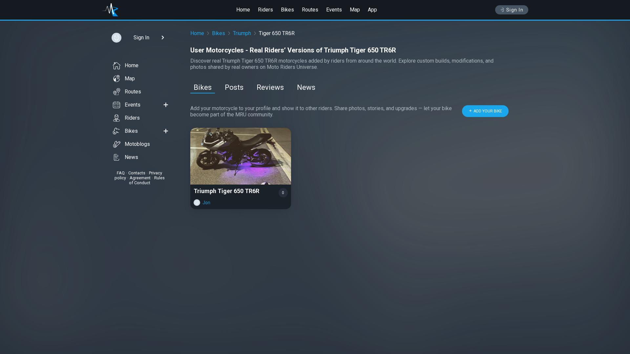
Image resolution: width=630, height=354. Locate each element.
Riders (265, 10)
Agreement (140, 177)
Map (355, 10)
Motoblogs (137, 144)
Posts (234, 87)
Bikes (287, 10)
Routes (310, 10)
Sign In (515, 9)
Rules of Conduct (147, 180)
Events (334, 10)
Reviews (270, 87)
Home (243, 10)
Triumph (242, 33)
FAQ (121, 172)
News (131, 157)
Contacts (136, 172)
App (372, 10)
